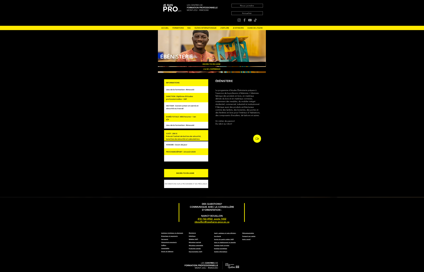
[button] (178, 28)
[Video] (257, 139)
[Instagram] (239, 20)
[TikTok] (255, 20)
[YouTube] (250, 20)
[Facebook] (244, 20)
